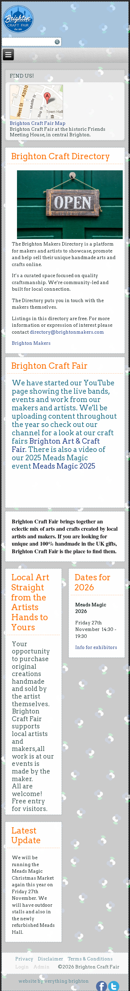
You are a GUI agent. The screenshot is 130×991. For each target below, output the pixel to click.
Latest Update (26, 836)
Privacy (24, 959)
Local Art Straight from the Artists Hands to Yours (30, 602)
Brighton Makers (31, 343)
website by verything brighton (53, 981)
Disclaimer (50, 959)
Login (22, 966)
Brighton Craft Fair (49, 366)
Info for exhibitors (96, 647)
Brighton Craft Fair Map (38, 123)
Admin (41, 966)
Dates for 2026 (93, 582)
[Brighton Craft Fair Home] (22, 19)
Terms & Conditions (90, 959)
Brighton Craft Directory (60, 156)
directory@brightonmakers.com (67, 332)
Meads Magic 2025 (64, 466)
